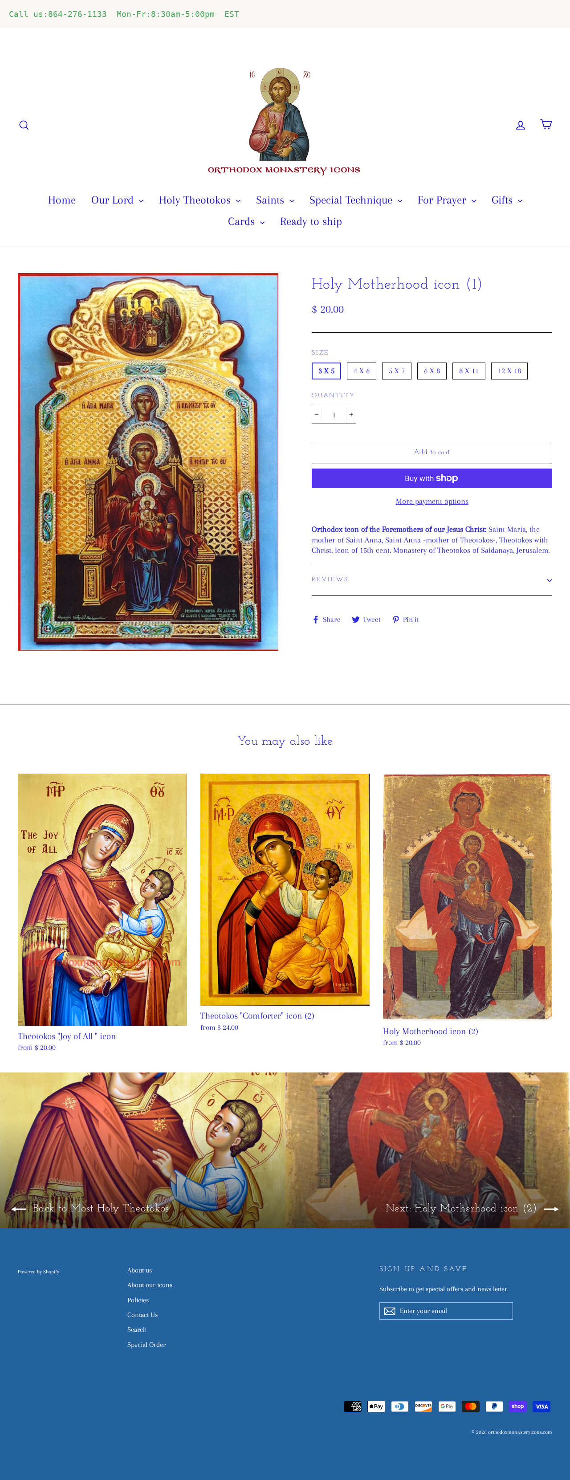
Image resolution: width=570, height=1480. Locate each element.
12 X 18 (509, 370)
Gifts (504, 199)
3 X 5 (326, 370)
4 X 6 (362, 370)
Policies (138, 1300)
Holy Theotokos (196, 199)
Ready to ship (311, 221)
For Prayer (443, 199)
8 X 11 (469, 370)
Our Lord (114, 199)
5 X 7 (397, 370)
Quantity (333, 395)
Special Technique (352, 199)
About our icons (149, 1285)
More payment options (432, 501)
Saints (271, 199)
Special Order (146, 1345)
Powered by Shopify (38, 1272)
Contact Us (142, 1315)
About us (139, 1270)
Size (320, 353)
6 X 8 (432, 370)
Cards (243, 221)
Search (137, 1329)
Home (62, 199)
